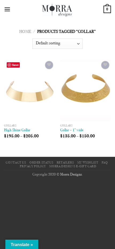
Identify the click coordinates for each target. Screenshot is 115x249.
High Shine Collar (17, 130)
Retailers (65, 162)
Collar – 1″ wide (71, 130)
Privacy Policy (33, 166)
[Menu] (7, 9)
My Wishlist (87, 162)
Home (25, 32)
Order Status (41, 162)
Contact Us (16, 162)
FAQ (105, 162)
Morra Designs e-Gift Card (72, 166)
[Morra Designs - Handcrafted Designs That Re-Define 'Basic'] (56, 9)
